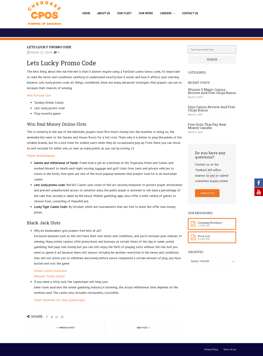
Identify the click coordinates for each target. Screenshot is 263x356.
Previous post (67, 327)
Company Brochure (210, 222)
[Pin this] (62, 317)
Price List (204, 236)
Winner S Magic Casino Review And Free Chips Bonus (212, 91)
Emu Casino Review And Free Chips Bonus (211, 108)
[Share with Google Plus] (57, 317)
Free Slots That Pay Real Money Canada (207, 126)
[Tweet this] (52, 317)
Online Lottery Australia (50, 271)
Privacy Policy (211, 349)
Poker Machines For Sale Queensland (59, 300)
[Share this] (46, 317)
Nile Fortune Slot (39, 95)
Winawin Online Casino (49, 276)
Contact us (207, 193)
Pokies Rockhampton (41, 156)
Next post (142, 327)
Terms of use (229, 349)
